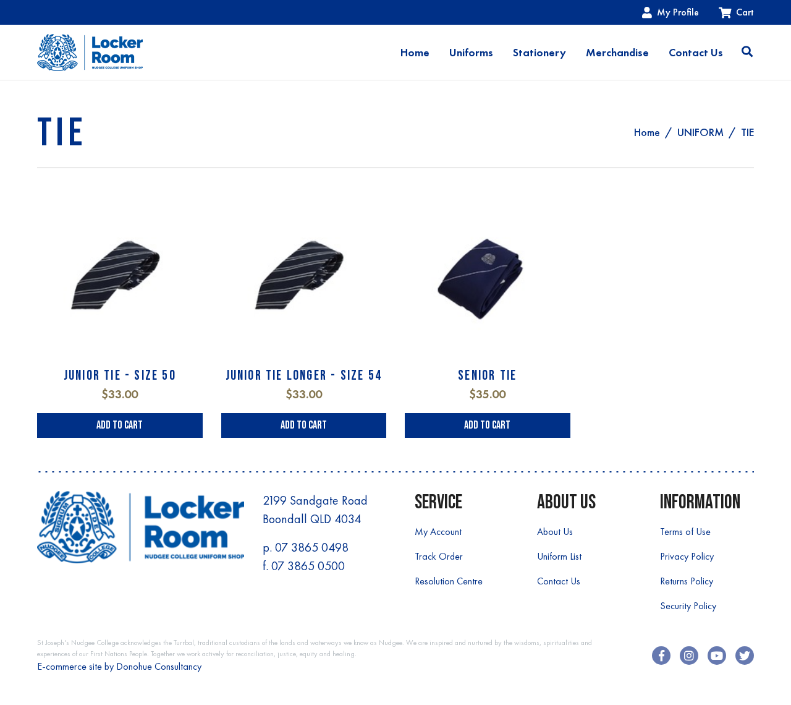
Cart (745, 12)
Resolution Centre (449, 581)
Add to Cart (119, 425)
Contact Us (696, 52)
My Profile (678, 12)
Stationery (539, 52)
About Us (555, 531)
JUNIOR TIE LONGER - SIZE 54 (304, 375)
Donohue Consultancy (158, 666)
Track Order (439, 556)
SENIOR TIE (487, 375)
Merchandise (617, 52)
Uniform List (559, 556)
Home (414, 52)
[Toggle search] (747, 52)
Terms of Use (685, 531)
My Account (438, 531)
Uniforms (471, 52)
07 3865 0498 (312, 547)
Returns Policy (686, 581)
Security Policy (688, 606)
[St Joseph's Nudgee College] (90, 52)
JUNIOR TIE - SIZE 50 (120, 375)
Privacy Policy (687, 556)
